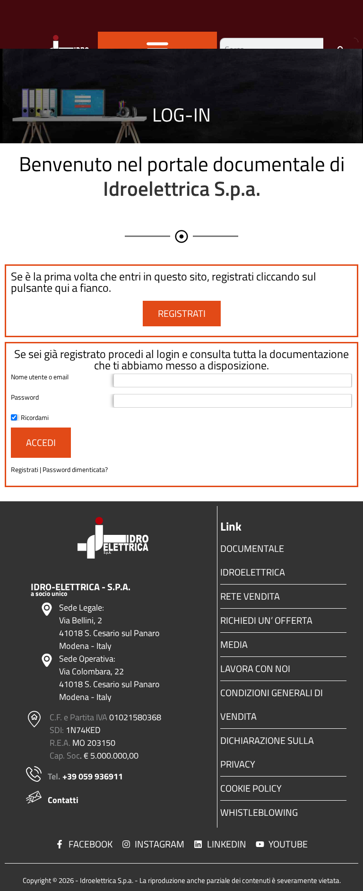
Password (25, 397)
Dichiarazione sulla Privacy (267, 752)
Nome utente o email (40, 377)
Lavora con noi (255, 668)
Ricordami (35, 417)
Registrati (25, 469)
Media (234, 644)
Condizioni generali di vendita (271, 704)
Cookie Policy (251, 788)
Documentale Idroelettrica (252, 560)
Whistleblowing (259, 812)
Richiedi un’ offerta (266, 620)
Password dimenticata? (75, 469)
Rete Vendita (250, 596)
